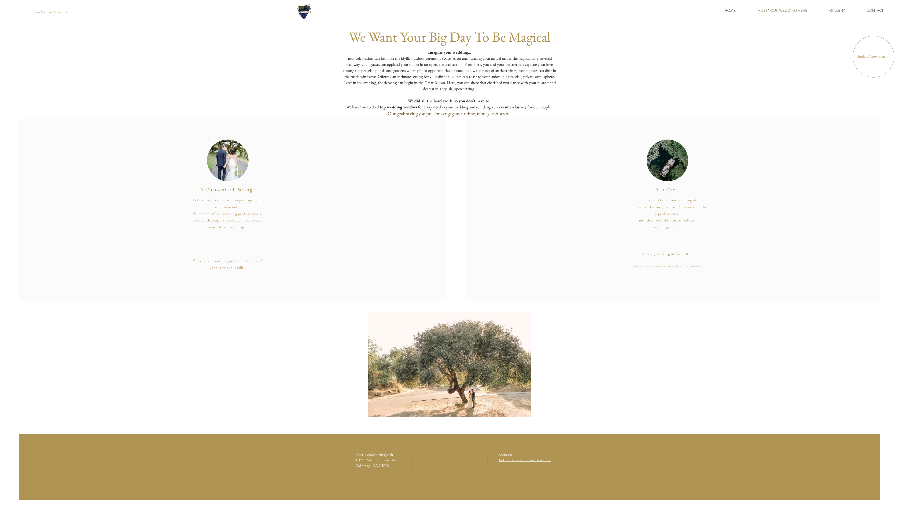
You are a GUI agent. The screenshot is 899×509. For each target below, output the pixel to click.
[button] (449, 364)
